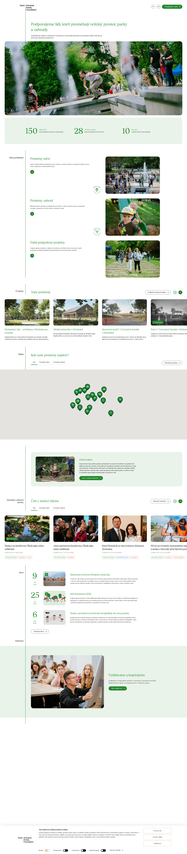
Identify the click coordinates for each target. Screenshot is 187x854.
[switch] (65, 850)
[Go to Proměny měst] (93, 175)
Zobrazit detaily (115, 850)
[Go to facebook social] (27, 825)
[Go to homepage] (28, 8)
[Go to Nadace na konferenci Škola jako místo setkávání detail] (27, 537)
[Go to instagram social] (33, 825)
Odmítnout (157, 843)
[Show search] (153, 7)
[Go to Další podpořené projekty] (93, 259)
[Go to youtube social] (44, 825)
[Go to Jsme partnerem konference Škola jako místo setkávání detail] (75, 537)
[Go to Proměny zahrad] (93, 217)
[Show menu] (158, 7)
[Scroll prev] (175, 292)
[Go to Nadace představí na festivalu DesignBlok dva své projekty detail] (85, 617)
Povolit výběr (157, 837)
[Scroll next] (180, 292)
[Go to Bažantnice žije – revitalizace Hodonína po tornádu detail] (27, 319)
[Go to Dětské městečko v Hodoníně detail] (75, 319)
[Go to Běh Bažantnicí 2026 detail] (85, 598)
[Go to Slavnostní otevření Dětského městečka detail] (85, 578)
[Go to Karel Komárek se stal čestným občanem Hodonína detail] (124, 537)
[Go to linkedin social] (38, 825)
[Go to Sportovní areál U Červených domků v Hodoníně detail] (124, 319)
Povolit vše (157, 831)
